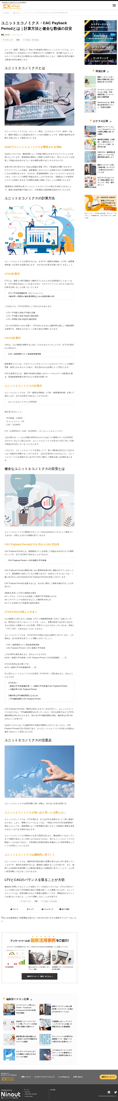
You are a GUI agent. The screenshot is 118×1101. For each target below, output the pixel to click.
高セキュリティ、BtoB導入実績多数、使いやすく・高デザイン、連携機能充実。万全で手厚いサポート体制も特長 (100, 216)
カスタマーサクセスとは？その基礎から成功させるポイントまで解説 (26, 1054)
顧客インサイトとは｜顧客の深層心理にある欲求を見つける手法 (105, 79)
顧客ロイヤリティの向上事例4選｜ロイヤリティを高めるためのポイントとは (62, 1008)
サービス (26, 1089)
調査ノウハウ (16, 12)
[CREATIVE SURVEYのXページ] (115, 1092)
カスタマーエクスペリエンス (45, 1077)
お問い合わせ (78, 1077)
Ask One (27, 1092)
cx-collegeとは (64, 1077)
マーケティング (7, 40)
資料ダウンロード (108, 1077)
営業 (17, 40)
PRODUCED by (6, 1090)
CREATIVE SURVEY (31, 1094)
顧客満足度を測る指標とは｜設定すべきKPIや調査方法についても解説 (26, 1039)
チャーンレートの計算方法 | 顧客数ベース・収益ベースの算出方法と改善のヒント (62, 1039)
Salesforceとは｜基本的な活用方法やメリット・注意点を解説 (105, 104)
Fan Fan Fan (29, 1096)
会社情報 (52, 1089)
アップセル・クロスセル (31, 40)
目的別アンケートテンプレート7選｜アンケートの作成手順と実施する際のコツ (26, 1024)
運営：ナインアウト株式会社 (9, 1098)
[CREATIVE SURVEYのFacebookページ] (109, 1092)
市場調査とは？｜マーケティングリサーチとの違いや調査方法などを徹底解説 (62, 1024)
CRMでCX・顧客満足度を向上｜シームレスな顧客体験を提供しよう (106, 154)
